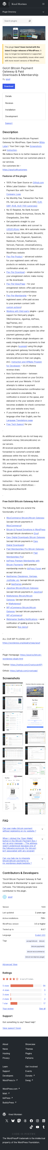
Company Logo (13, 194)
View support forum (12, 1028)
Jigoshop (37, 592)
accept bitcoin (31, 941)
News (5, 1049)
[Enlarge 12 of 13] (42, 780)
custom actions (13, 307)
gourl (8, 79)
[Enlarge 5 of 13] (19, 751)
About (5, 1044)
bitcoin (41, 941)
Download (8, 86)
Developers (8, 1075)
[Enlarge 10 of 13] (42, 749)
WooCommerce (13, 525)
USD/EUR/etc (12, 229)
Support (9, 123)
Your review (8, 1008)
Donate (30, 1075)
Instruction (12, 150)
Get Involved (31, 1066)
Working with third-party (17, 311)
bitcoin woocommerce (35, 952)
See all (42, 1008)
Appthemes (16, 584)
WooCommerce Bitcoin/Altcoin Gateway (25, 518)
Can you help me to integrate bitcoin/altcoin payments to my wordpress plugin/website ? (17, 860)
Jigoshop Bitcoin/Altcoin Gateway (22, 588)
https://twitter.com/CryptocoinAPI (26, 664)
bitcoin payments (37, 946)
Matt (6, 1093)
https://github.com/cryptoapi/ (24, 670)
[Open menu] (44, 4)
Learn (5, 1066)
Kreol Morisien (15, 1114)
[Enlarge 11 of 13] (42, 765)
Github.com (38, 182)
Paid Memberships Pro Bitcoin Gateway (25, 549)
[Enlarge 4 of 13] (19, 737)
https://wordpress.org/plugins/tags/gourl (21, 643)
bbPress (8, 1098)
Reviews (9, 103)
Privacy (6, 1058)
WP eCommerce (14, 615)
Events (28, 1071)
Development (11, 116)
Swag (29, 1080)
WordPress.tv (10, 1080)
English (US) (40, 935)
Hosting (6, 1053)
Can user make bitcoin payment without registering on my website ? (19, 829)
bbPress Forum (34, 568)
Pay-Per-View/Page (15, 284)
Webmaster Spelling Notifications (21, 619)
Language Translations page (19, 420)
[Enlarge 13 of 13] (42, 806)
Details (8, 96)
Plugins (28, 1053)
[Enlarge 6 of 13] (19, 763)
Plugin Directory (9, 12)
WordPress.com (11, 1088)
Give (36, 533)
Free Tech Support (15, 424)
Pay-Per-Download (15, 272)
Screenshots (36, 146)
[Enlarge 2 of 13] (19, 700)
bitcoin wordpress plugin (34, 957)
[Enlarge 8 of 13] (42, 686)
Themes (29, 1049)
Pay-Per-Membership (16, 295)
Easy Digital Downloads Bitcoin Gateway (25, 537)
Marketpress (14, 603)
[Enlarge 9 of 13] (42, 735)
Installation (10, 109)
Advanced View (10, 964)
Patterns (29, 1058)
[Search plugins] (29, 21)
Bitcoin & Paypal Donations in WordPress (25, 529)
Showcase (30, 1044)
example (23, 346)
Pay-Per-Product (14, 256)
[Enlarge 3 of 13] (19, 715)
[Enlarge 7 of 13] (19, 778)
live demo (22, 627)
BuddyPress (10, 1102)
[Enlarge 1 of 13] (19, 686)
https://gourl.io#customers (15, 169)
